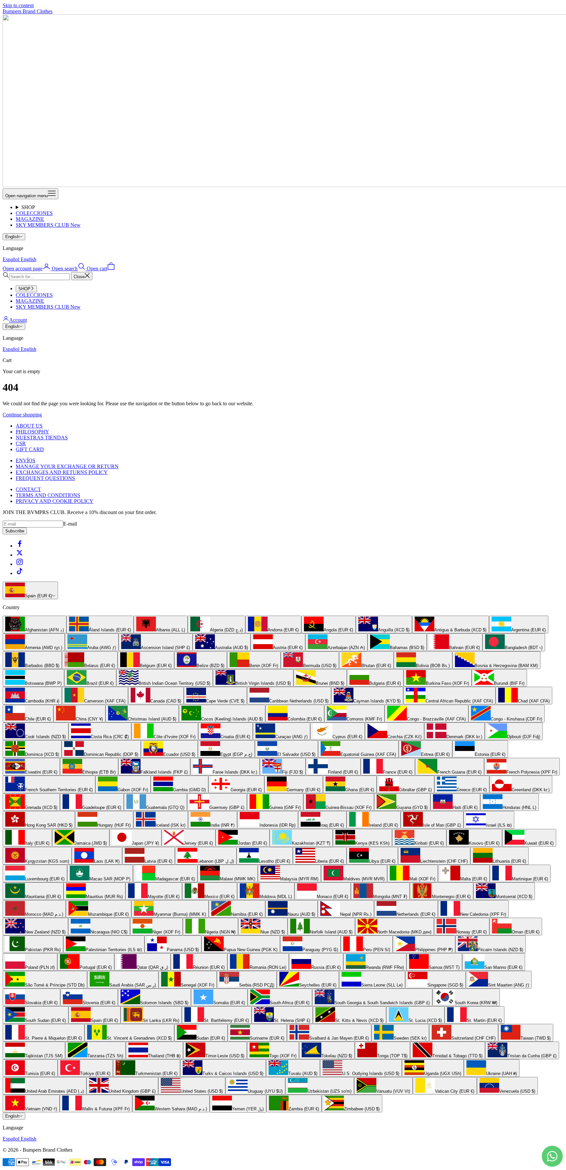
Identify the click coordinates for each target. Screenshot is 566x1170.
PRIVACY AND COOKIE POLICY (54, 501)
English (12, 236)
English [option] (28, 259)
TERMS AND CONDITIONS (48, 495)
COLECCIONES (34, 213)
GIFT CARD (30, 449)
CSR (21, 443)
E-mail (70, 524)
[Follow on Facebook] (20, 545)
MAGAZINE (30, 219)
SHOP (28, 207)
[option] (34, 624)
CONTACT (28, 489)
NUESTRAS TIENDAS (42, 437)
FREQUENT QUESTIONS (45, 478)
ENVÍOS (25, 460)
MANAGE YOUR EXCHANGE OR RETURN (67, 466)
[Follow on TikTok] (20, 573)
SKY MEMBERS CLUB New (48, 225)
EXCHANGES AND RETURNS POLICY (62, 472)
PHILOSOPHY (32, 431)
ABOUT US (29, 426)
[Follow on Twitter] (20, 555)
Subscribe (14, 530)
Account (18, 320)
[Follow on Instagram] (20, 564)
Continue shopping (22, 414)
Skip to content (18, 5)
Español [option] (12, 259)
